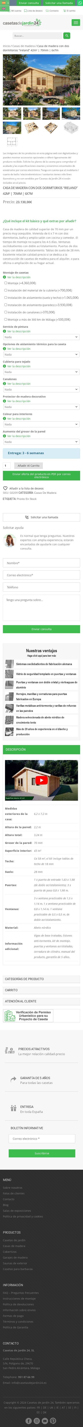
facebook (28, 1421)
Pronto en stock (26, 498)
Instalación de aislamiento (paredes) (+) (39, 305)
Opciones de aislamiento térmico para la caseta (34, 344)
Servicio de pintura (15, 326)
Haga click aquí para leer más (41, 655)
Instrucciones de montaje (19, 1298)
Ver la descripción (18, 277)
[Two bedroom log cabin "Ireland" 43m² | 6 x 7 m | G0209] (41, 80)
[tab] (41, 749)
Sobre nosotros (12, 1187)
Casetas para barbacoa (18, 1269)
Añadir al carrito (28, 465)
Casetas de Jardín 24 (40, 1402)
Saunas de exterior (15, 1263)
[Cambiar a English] (4, 9)
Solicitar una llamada (59, 3)
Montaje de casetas (16, 272)
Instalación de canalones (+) (31, 312)
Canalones (10, 379)
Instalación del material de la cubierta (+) (39, 290)
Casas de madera (23, 46)
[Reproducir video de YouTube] (41, 780)
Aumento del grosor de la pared (24, 431)
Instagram (36, 1421)
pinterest (53, 1421)
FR (38, 1407)
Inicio (6, 46)
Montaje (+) (21, 283)
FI (75, 1407)
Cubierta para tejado (16, 361)
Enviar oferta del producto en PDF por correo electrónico (41, 475)
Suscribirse (42, 1153)
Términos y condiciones (18, 1321)
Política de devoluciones (18, 1304)
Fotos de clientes (14, 1193)
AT (63, 1407)
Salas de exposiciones (17, 1210)
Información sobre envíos (19, 1310)
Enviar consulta (29, 3)
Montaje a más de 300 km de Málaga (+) (38, 319)
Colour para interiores (17, 414)
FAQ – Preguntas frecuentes (21, 1293)
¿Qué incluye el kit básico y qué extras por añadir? (39, 221)
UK (51, 1407)
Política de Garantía (15, 1327)
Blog (5, 1205)
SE (69, 1407)
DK (45, 1412)
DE (45, 1407)
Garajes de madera (15, 1257)
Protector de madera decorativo (24, 396)
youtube (45, 1421)
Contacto (8, 1199)
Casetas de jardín (14, 1240)
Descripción (15, 749)
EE (38, 1412)
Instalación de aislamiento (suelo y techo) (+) (43, 298)
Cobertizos (10, 1252)
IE (57, 1407)
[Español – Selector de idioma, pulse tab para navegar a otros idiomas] (4, 3)
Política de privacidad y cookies (23, 1216)
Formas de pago (13, 1316)
